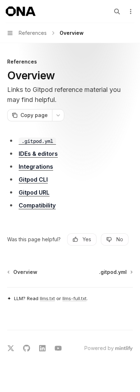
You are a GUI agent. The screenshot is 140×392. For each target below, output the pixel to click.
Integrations (36, 166)
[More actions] (130, 11)
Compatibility (37, 205)
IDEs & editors (38, 153)
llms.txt (47, 298)
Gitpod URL (34, 192)
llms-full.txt (74, 298)
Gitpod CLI (33, 179)
